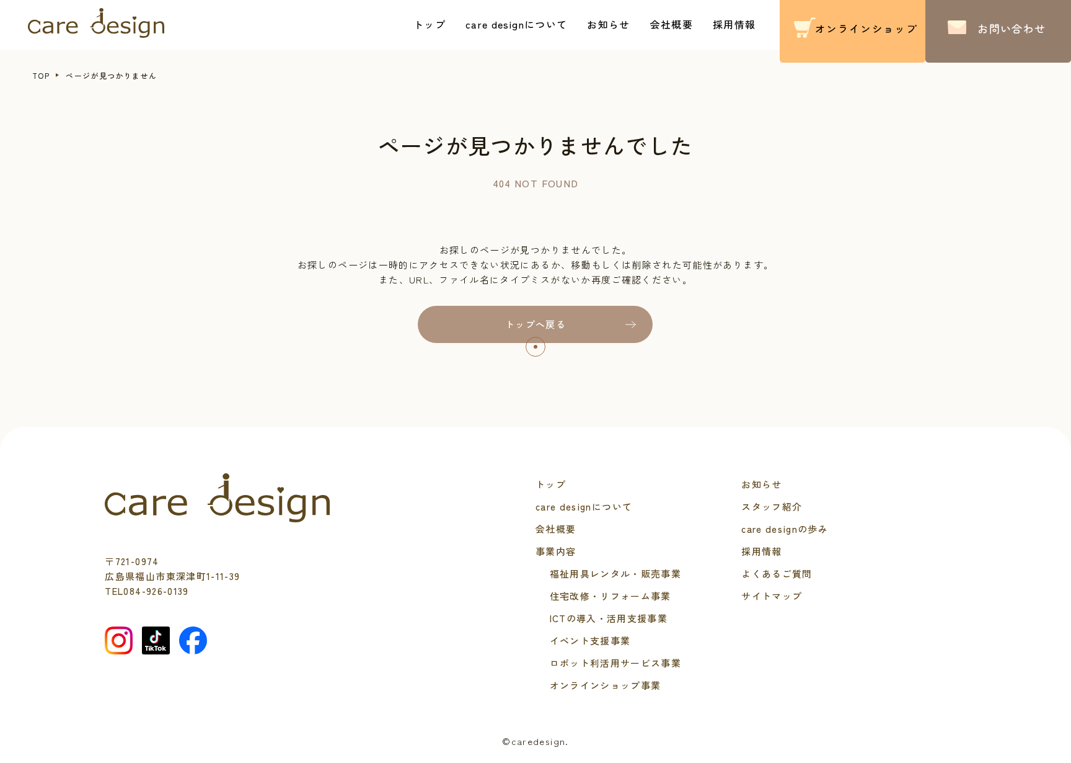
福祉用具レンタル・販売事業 (616, 573)
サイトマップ (771, 595)
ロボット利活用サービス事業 (616, 662)
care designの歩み (784, 528)
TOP (41, 75)
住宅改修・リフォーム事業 (610, 595)
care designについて (516, 24)
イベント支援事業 (590, 640)
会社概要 (671, 24)
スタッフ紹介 (771, 506)
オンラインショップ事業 (605, 685)
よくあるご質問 (776, 573)
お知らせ (608, 24)
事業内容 (556, 551)
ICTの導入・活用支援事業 (609, 618)
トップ (429, 24)
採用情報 (734, 24)
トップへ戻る (535, 324)
